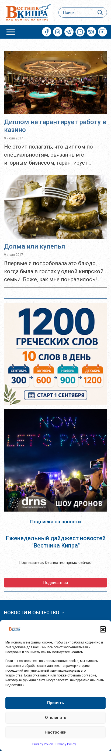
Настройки (56, 732)
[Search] (100, 12)
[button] (103, 629)
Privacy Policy (42, 744)
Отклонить (55, 717)
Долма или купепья (34, 246)
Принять (55, 702)
